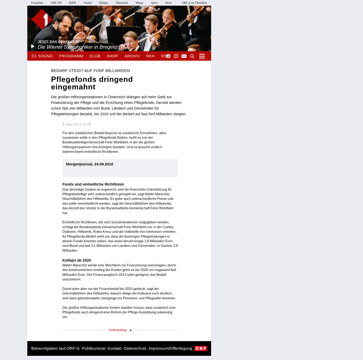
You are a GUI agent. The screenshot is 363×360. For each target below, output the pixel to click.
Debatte (103, 2)
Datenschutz (135, 348)
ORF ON (56, 2)
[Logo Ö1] (42, 19)
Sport (154, 2)
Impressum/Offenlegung (170, 348)
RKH (150, 56)
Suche (192, 56)
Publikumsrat (93, 348)
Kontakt (114, 348)
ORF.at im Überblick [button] (194, 2)
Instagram (176, 56)
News (168, 2)
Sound (87, 2)
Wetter (139, 2)
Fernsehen (37, 2)
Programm (71, 56)
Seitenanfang (117, 330)
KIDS (72, 2)
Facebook (168, 56)
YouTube (184, 56)
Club (94, 56)
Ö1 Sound (42, 56)
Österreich (122, 2)
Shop (112, 56)
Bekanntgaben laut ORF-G (55, 348)
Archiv (132, 56)
